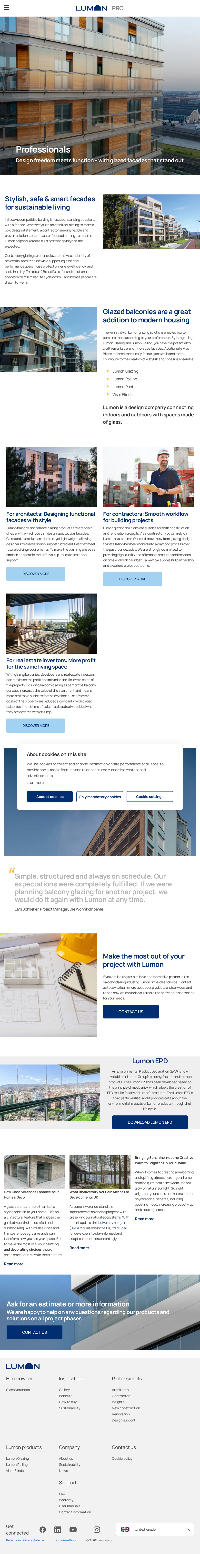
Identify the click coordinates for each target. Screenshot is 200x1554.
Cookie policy (122, 1458)
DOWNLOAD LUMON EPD (150, 1122)
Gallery (64, 1389)
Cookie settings (149, 796)
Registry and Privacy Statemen (25, 1540)
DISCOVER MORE (35, 573)
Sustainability (69, 1408)
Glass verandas (18, 1389)
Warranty (66, 1499)
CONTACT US (131, 1011)
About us (66, 1458)
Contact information (75, 1512)
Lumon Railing (17, 1464)
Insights (118, 1402)
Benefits (65, 1395)
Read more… (15, 1263)
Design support (123, 1420)
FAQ (62, 1493)
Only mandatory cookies (100, 796)
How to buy (68, 1402)
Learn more (35, 782)
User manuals (69, 1506)
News (63, 1470)
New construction (126, 1408)
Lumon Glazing (17, 1458)
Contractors (121, 1395)
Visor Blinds (15, 1470)
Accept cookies (50, 796)
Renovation (121, 1414)
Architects (120, 1389)
